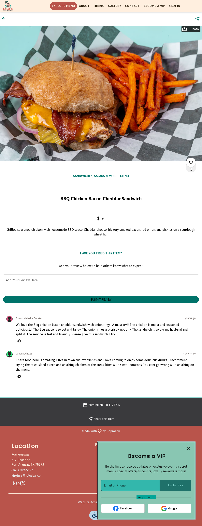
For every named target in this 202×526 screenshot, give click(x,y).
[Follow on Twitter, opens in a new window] (23, 484)
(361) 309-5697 (22, 470)
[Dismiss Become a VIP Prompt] (188, 448)
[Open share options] (197, 19)
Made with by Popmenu (61, 430)
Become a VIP (154, 6)
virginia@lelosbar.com (27, 475)
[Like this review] (20, 340)
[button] (4, 19)
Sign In (174, 6)
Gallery (114, 6)
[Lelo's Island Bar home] (21, 6)
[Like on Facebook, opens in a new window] (13, 484)
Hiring (99, 6)
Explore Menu (63, 6)
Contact (132, 6)
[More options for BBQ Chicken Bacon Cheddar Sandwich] (191, 162)
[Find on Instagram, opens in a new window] (18, 484)
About (84, 6)
